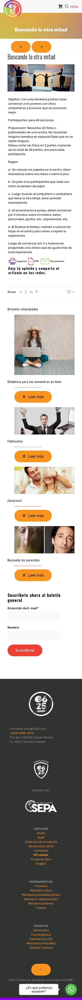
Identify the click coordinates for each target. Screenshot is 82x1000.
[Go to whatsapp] (71, 989)
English (41, 863)
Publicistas (15, 441)
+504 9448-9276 (22, 733)
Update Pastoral (41, 947)
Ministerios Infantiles (41, 943)
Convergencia (41, 934)
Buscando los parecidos (24, 560)
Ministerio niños (41, 890)
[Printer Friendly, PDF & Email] (36, 264)
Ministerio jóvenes (41, 903)
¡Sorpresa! (15, 500)
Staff (41, 837)
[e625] (12, 5)
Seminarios (41, 930)
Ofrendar (41, 855)
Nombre (13, 627)
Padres (41, 908)
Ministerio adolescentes (41, 899)
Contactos (41, 850)
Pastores (41, 886)
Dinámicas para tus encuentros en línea (35, 381)
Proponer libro (41, 859)
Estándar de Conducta (41, 842)
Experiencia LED (41, 939)
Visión (41, 833)
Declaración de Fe (41, 846)
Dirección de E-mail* (23, 608)
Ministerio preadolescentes (41, 894)
